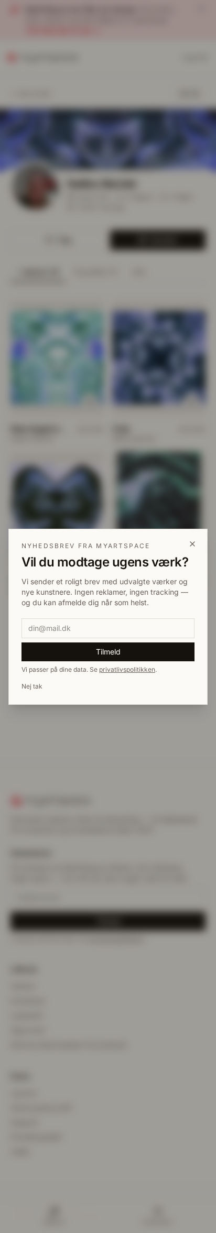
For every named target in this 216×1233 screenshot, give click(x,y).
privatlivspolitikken (127, 669)
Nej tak (31, 686)
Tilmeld (108, 651)
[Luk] (192, 544)
